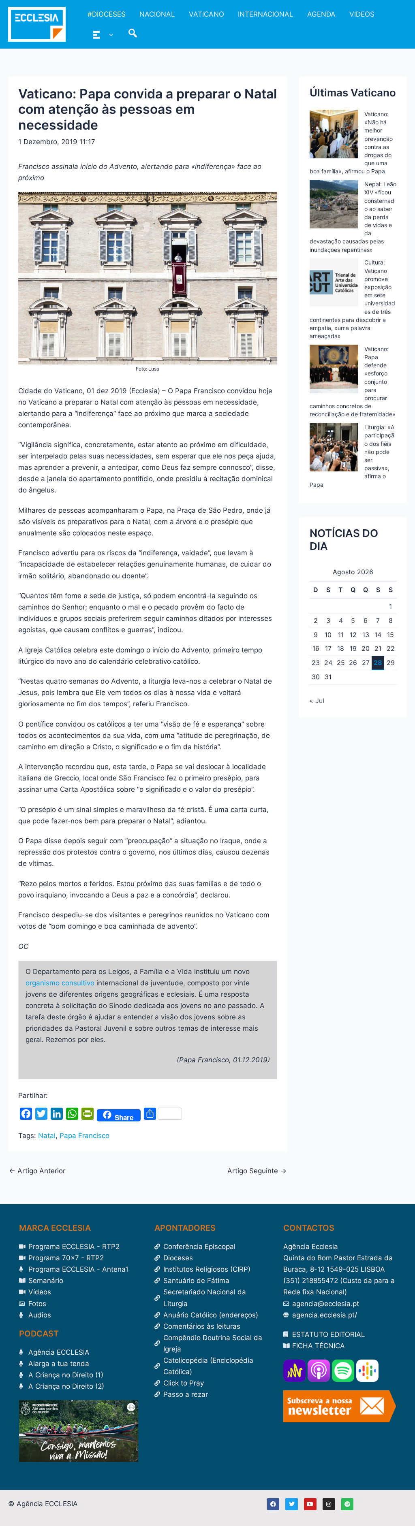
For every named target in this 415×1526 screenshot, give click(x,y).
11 (341, 635)
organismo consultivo (60, 983)
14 (377, 635)
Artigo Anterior (37, 1171)
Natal (47, 1136)
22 (391, 648)
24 (328, 663)
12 (353, 635)
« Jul (317, 701)
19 (353, 648)
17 (328, 648)
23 (316, 663)
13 (365, 635)
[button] (109, 34)
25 (341, 663)
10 (328, 635)
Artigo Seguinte (257, 1171)
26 (353, 663)
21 (377, 648)
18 (340, 648)
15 (390, 635)
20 (366, 648)
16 (315, 648)
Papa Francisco (84, 1136)
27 (366, 663)
